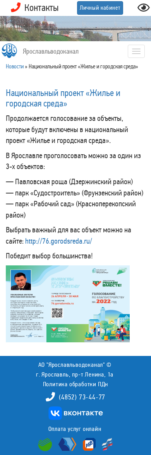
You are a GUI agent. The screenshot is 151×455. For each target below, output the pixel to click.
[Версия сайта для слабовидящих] (143, 10)
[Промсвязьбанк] (88, 443)
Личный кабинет (100, 7)
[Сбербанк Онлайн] (46, 443)
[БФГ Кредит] (105, 443)
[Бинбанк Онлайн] (66, 443)
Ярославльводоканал (51, 51)
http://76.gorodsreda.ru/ (58, 241)
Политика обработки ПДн (75, 384)
